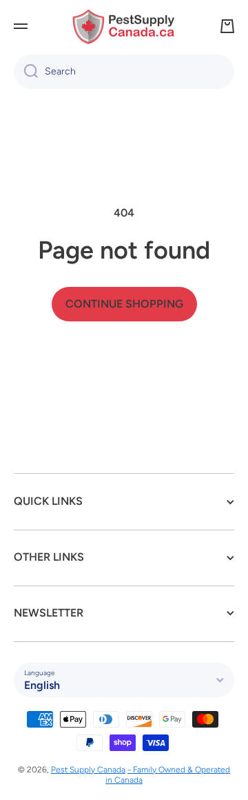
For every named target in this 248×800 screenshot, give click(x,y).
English (42, 685)
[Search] (26, 71)
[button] (227, 26)
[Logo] (124, 26)
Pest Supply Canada (88, 769)
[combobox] (124, 71)
